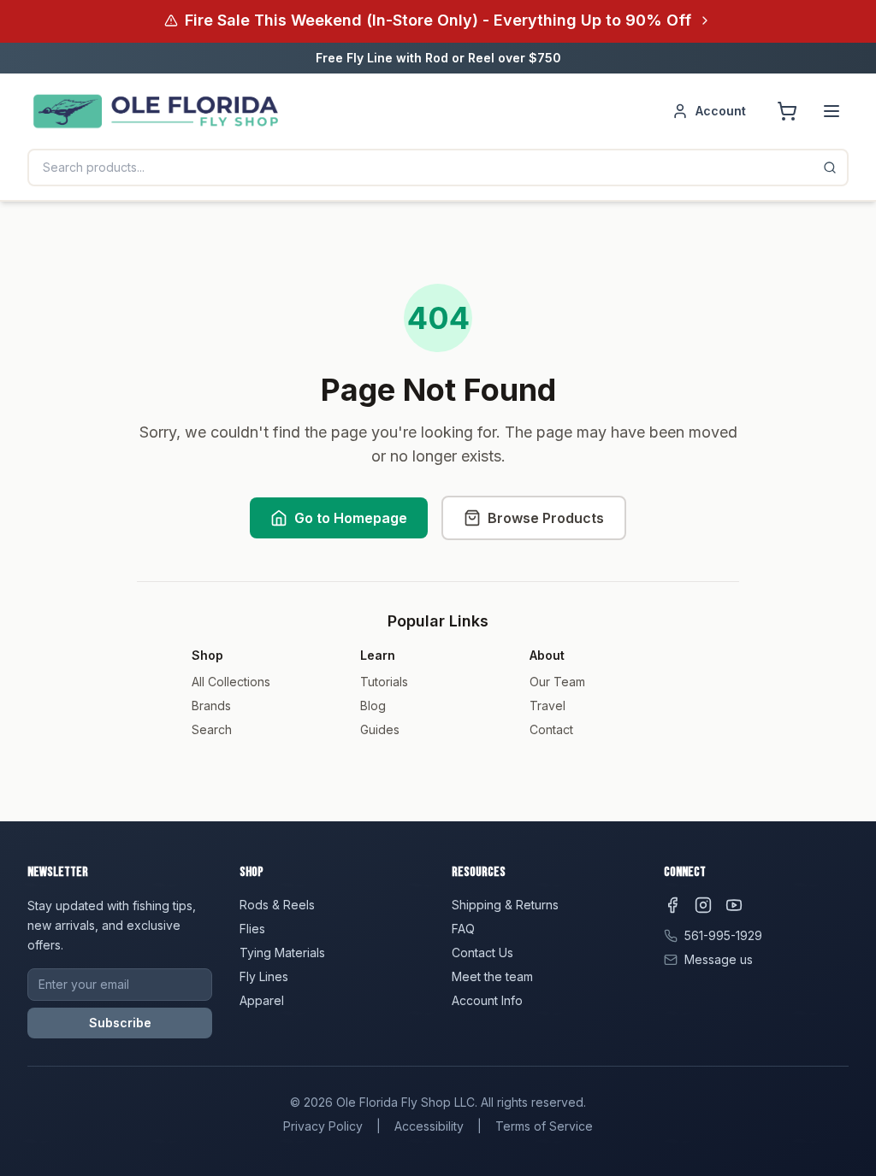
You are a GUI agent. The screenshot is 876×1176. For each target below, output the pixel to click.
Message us (718, 959)
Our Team (557, 681)
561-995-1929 (723, 935)
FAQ (463, 928)
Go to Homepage (350, 517)
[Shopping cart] (787, 111)
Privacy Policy (323, 1126)
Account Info (487, 1000)
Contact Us (482, 952)
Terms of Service (544, 1126)
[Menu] (831, 111)
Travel (547, 705)
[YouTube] (734, 905)
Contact (551, 729)
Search (212, 729)
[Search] (830, 167)
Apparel (262, 1000)
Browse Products (546, 517)
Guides (380, 729)
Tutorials (384, 681)
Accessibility (429, 1126)
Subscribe (120, 1022)
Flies (252, 928)
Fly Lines (264, 976)
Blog (373, 705)
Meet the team (492, 976)
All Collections (231, 681)
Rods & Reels (277, 904)
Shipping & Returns (505, 904)
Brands (211, 705)
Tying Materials (282, 952)
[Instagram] (703, 905)
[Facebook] (672, 905)
